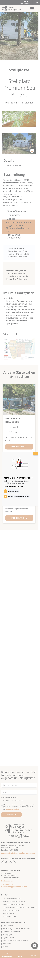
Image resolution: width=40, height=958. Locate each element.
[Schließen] (35, 453)
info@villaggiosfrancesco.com (18, 496)
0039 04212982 (13, 491)
